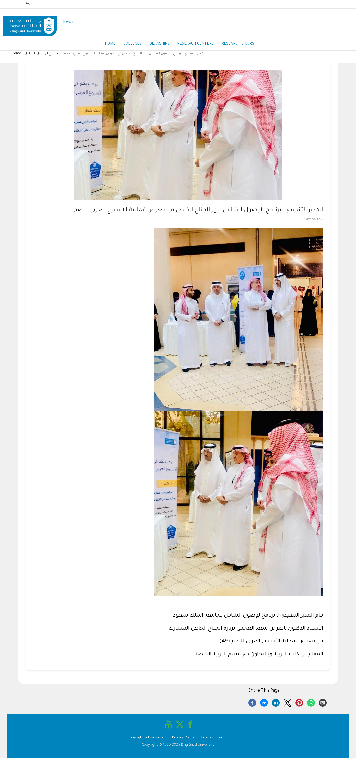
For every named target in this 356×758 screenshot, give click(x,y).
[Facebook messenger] (264, 702)
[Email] (323, 702)
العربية (30, 3)
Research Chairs (238, 44)
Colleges (132, 44)
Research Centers (195, 44)
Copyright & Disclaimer (146, 738)
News (68, 22)
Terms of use (212, 738)
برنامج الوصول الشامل (41, 54)
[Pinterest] (299, 702)
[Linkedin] (276, 702)
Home (110, 44)
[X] (287, 702)
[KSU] (29, 22)
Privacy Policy (183, 738)
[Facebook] (252, 702)
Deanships (159, 44)
